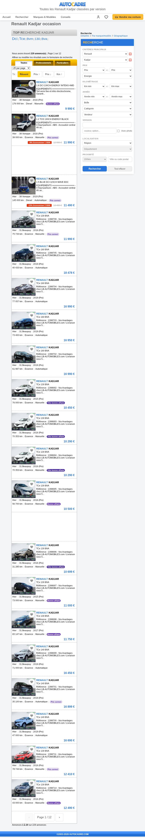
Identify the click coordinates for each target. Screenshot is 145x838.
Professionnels (43, 63)
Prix (85, 65)
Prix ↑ (37, 74)
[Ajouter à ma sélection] (31, 84)
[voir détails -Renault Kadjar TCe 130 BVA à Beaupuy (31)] (24, 219)
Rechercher (21, 17)
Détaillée (85, 36)
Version (87, 120)
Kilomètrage (90, 82)
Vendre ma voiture (130, 17)
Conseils (65, 17)
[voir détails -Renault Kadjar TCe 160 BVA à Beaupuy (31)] (24, 253)
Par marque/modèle (101, 36)
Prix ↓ (48, 74)
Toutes (24, 63)
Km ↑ (59, 74)
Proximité (88, 154)
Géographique (121, 36)
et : (107, 70)
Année (86, 92)
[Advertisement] (107, 198)
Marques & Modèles (44, 17)
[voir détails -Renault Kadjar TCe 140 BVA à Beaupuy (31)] (24, 653)
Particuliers (62, 63)
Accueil (6, 17)
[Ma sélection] (106, 17)
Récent (24, 74)
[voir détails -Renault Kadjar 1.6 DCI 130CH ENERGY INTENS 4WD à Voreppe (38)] (24, 89)
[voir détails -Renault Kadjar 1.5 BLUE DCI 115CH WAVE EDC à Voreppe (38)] (24, 185)
